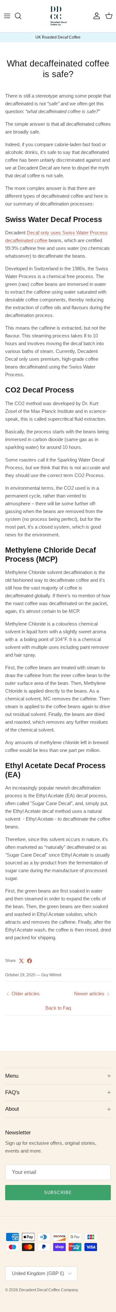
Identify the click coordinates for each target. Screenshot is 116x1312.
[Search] (21, 16)
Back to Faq (58, 1008)
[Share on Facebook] (29, 960)
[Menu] (7, 16)
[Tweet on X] (21, 960)
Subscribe (58, 1192)
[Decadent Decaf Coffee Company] (58, 16)
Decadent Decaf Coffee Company (48, 1290)
